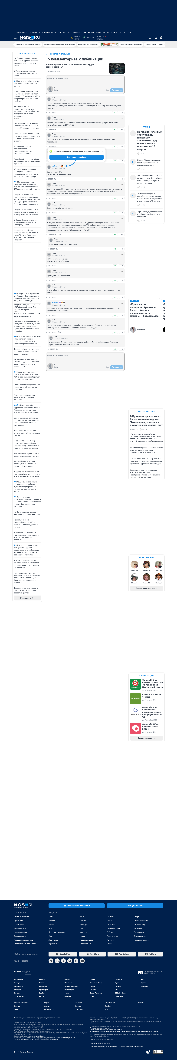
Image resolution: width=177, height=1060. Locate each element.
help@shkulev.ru (29, 1039)
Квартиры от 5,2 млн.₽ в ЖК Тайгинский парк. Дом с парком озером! (25, 307)
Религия (110, 940)
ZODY (129, 32)
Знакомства (47, 32)
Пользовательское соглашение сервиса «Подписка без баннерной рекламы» (116, 1046)
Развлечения (112, 936)
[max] (69, 960)
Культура (83, 924)
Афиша (91, 32)
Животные (53, 940)
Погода (58, 32)
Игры (122, 32)
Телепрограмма (79, 32)
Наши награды (20, 928)
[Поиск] (150, 38)
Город (51, 928)
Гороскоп (100, 32)
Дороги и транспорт (57, 932)
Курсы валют (112, 32)
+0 (115, 113)
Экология (138, 928)
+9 (115, 315)
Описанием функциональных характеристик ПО (106, 1030)
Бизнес (52, 921)
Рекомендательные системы (100, 1043)
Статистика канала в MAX (25, 944)
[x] (76, 960)
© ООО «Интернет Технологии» (25, 1052)
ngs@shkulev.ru (40, 1036)
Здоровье (53, 944)
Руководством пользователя (100, 1028)
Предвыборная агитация (24, 940)
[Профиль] (162, 38)
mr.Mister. (55, 302)
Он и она (110, 917)
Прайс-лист (19, 921)
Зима (82, 917)
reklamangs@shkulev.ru (97, 1019)
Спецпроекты (140, 936)
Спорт (136, 917)
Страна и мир (139, 924)
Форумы (66, 32)
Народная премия (141, 940)
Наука (82, 936)
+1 (115, 234)
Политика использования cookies (101, 1040)
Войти (56, 90)
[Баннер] (109, 44)
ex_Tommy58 (56, 166)
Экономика (139, 932)
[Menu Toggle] (15, 38)
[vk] (57, 960)
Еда (50, 936)
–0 (122, 113)
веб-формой (54, 1039)
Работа (110, 932)
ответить (52, 113)
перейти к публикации (60, 54)
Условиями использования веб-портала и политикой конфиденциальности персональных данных (124, 1031)
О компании (19, 924)
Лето (82, 928)
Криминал (84, 921)
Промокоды (35, 32)
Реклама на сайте (21, 917)
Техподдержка (20, 936)
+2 (115, 198)
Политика (111, 924)
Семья (109, 944)
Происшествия (113, 928)
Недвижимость (21, 32)
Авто (51, 917)
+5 (115, 332)
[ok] (63, 960)
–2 (122, 234)
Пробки (89, 38)
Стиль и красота (141, 921)
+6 (115, 297)
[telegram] (51, 960)
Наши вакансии (20, 932)
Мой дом (83, 932)
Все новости (27, 53)
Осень (109, 921)
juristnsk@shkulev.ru (68, 1038)
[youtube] (82, 960)
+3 (115, 179)
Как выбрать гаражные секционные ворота (24, 314)
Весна (51, 924)
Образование (85, 944)
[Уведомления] (156, 38)
